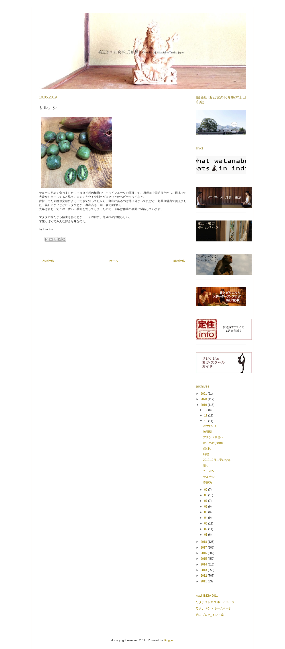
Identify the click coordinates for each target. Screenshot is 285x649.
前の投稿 (179, 261)
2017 (204, 547)
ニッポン (209, 471)
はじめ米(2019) (213, 443)
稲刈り (207, 448)
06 (206, 506)
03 (206, 523)
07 (206, 500)
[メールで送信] (47, 239)
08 (206, 495)
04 (206, 517)
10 (206, 421)
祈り (206, 465)
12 (206, 410)
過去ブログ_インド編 (210, 614)
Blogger (168, 640)
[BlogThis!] (51, 239)
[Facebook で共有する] (59, 239)
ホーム (113, 261)
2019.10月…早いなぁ (217, 459)
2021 (204, 393)
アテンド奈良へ (213, 437)
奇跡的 (207, 482)
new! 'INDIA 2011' (207, 595)
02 (206, 529)
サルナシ (209, 476)
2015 (204, 558)
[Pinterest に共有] (63, 239)
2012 (204, 575)
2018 (204, 541)
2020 (204, 399)
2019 (204, 404)
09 (206, 489)
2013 (204, 570)
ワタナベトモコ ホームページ (215, 602)
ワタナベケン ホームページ (214, 608)
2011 (204, 581)
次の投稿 (48, 261)
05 (206, 512)
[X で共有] (55, 239)
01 (206, 534)
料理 (206, 454)
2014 (204, 564)
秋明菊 (207, 431)
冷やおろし (210, 426)
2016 (204, 553)
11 (206, 415)
